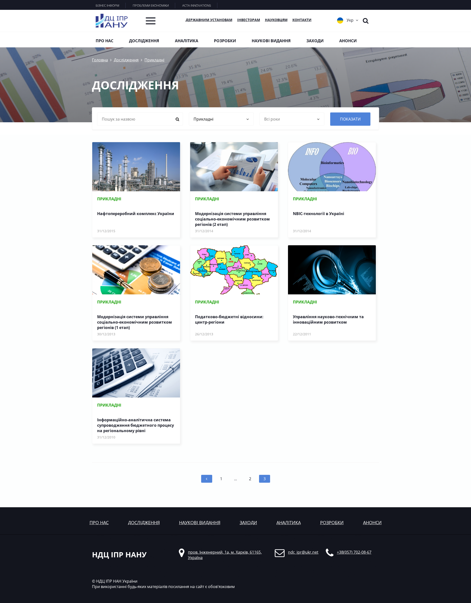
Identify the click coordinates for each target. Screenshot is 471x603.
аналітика (288, 522)
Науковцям (276, 19)
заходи (248, 522)
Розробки (225, 40)
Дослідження (144, 40)
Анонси (348, 40)
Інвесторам (248, 19)
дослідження (144, 522)
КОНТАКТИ (302, 19)
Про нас (104, 40)
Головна (100, 60)
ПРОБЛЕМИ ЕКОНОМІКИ (151, 5)
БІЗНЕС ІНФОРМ (107, 5)
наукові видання (199, 522)
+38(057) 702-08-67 (354, 552)
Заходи (315, 40)
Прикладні (154, 60)
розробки (332, 522)
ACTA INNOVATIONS (196, 5)
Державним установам (209, 19)
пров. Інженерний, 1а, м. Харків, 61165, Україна (225, 554)
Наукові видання (271, 40)
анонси (372, 522)
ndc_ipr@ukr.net (303, 552)
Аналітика (186, 40)
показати (350, 119)
